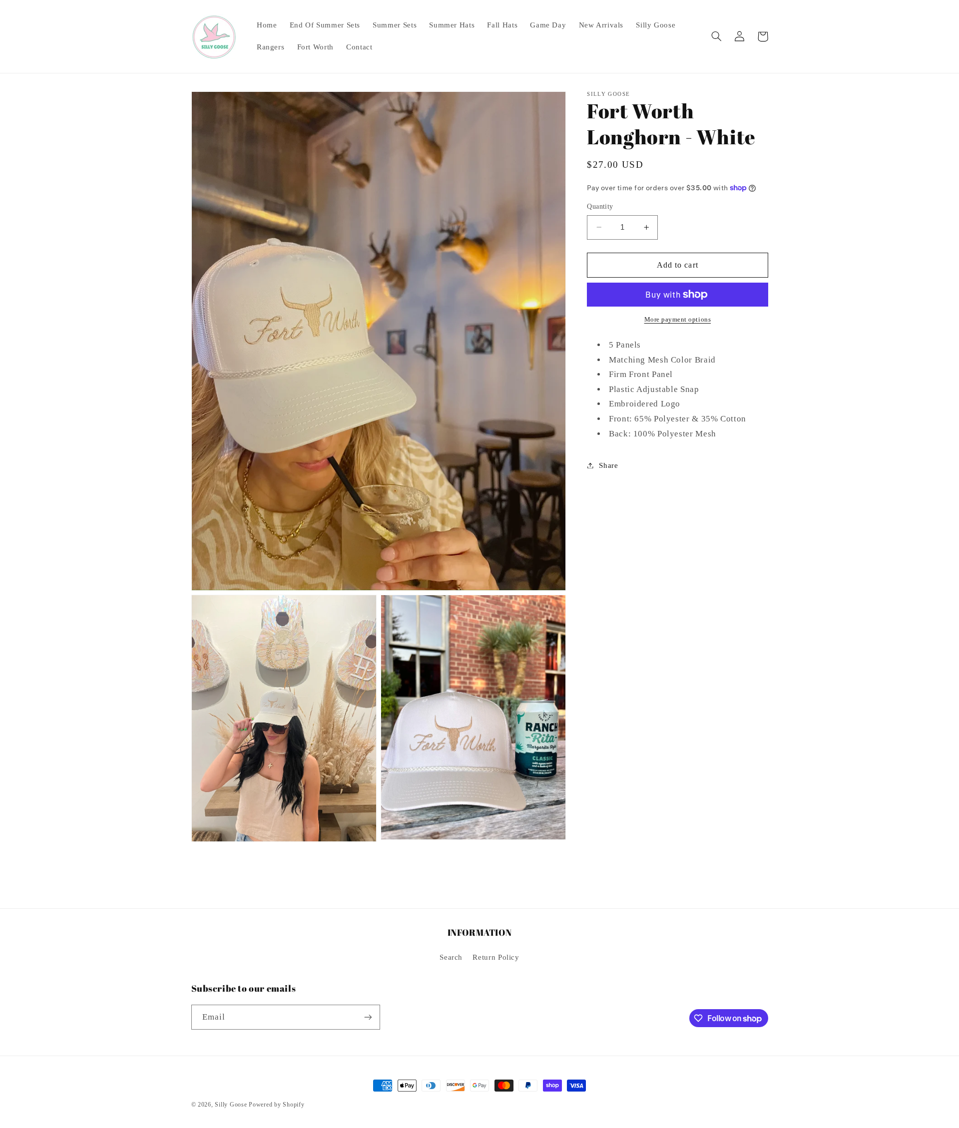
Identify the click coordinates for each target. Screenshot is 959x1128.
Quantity (600, 206)
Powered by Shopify (276, 1105)
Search (451, 957)
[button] (716, 36)
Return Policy (496, 957)
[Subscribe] (367, 1017)
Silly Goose (231, 1105)
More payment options (677, 319)
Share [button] (608, 465)
